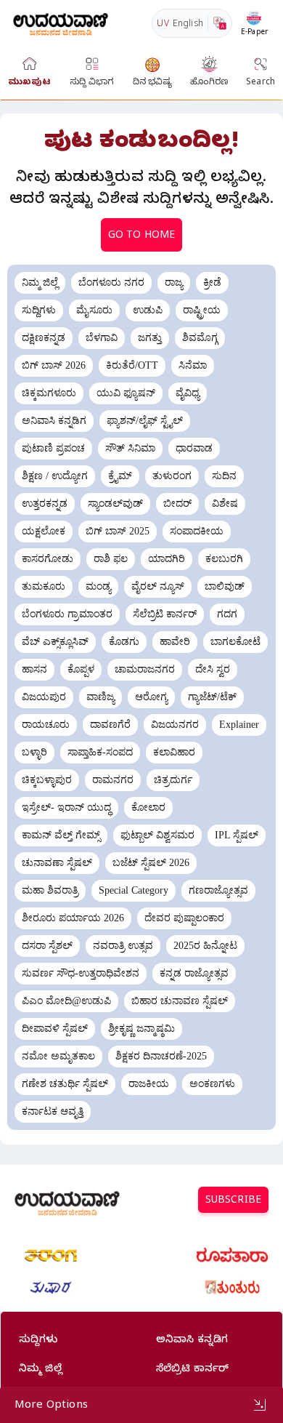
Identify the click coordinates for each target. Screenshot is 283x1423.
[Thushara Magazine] (51, 1287)
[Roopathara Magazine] (232, 1255)
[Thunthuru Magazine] (232, 1287)
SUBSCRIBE (233, 1201)
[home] (60, 23)
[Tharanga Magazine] (51, 1255)
